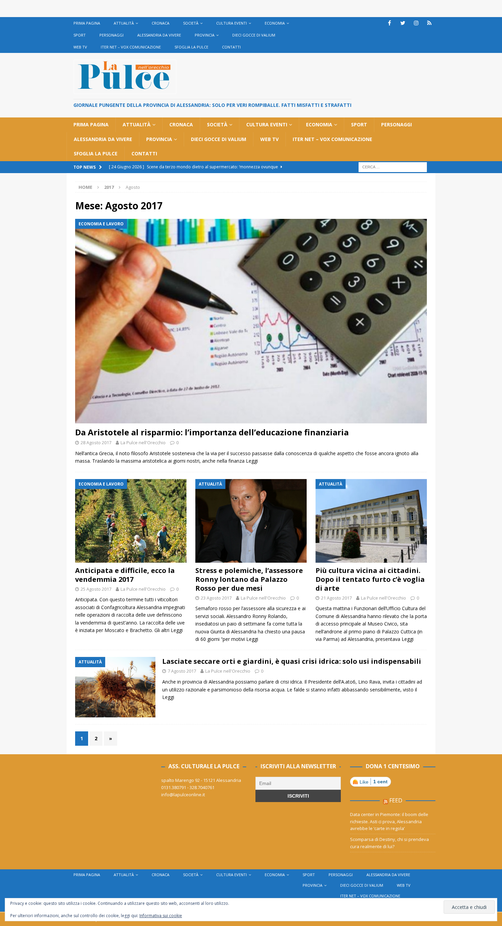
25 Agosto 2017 (96, 589)
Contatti (231, 47)
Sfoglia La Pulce (191, 47)
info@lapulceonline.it (183, 794)
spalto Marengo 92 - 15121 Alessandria (201, 780)
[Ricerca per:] (393, 166)
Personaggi (111, 35)
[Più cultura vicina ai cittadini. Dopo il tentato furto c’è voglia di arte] (371, 521)
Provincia (204, 35)
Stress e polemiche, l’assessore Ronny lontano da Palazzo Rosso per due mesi (249, 579)
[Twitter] (403, 23)
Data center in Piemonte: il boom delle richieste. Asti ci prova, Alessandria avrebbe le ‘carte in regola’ (389, 821)
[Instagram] (416, 23)
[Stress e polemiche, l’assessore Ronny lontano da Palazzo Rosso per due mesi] (251, 521)
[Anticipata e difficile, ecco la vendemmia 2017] (130, 521)
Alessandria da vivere (159, 35)
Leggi (252, 461)
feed (395, 800)
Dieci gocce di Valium (253, 35)
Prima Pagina (86, 23)
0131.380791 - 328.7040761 (187, 787)
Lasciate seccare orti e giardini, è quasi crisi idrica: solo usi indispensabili (291, 661)
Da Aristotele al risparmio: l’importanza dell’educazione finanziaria (212, 432)
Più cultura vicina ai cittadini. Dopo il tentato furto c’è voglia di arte (370, 579)
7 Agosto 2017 (182, 671)
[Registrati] (429, 23)
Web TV (80, 47)
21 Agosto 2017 (336, 598)
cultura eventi (231, 23)
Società (190, 23)
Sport (79, 35)
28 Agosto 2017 (96, 442)
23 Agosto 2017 (216, 598)
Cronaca (160, 23)
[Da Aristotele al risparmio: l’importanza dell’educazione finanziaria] (251, 321)
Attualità (124, 23)
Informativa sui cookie (160, 915)
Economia (275, 23)
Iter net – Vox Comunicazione (131, 47)
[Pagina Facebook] (389, 23)
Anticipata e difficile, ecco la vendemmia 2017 (125, 575)
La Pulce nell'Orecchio (143, 442)
